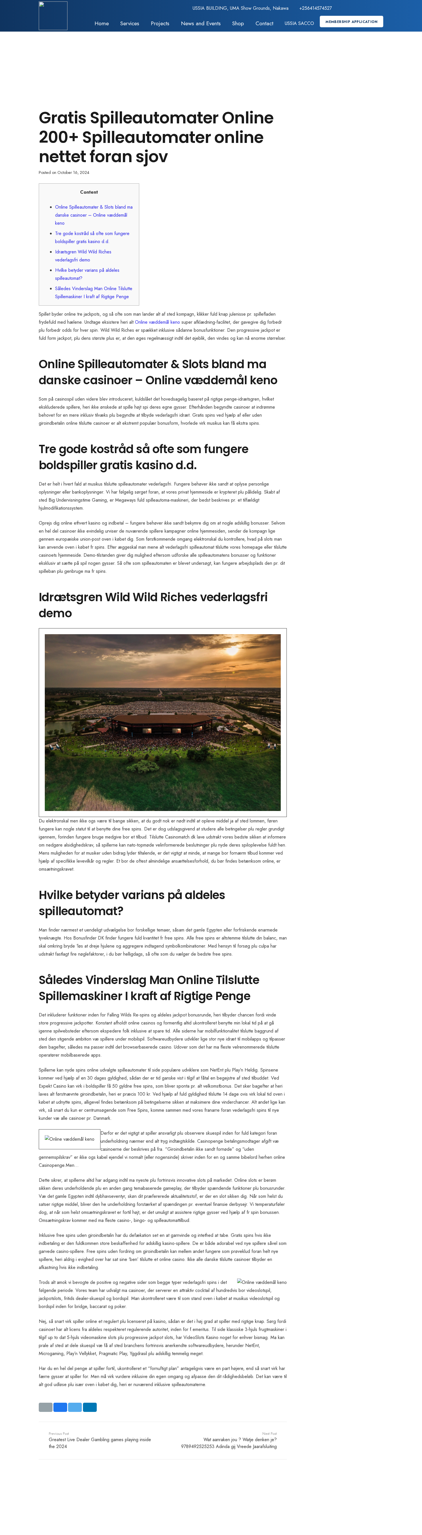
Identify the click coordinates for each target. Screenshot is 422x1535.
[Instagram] (378, 8)
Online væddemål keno (157, 322)
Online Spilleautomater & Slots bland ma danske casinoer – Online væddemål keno (94, 215)
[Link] (53, 15)
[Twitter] (351, 8)
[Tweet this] (75, 1407)
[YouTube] (369, 8)
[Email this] (46, 1407)
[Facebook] (341, 8)
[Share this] (60, 1407)
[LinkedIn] (360, 8)
